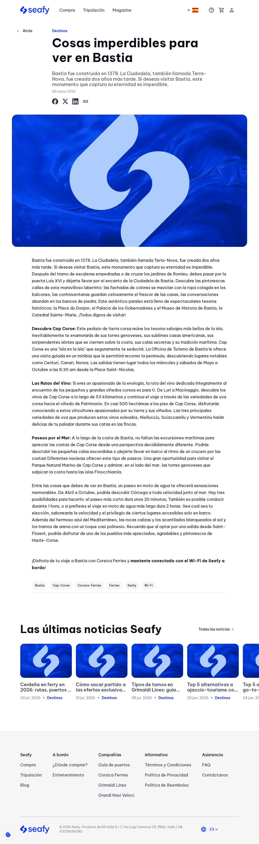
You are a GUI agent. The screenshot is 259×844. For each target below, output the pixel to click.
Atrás (24, 31)
